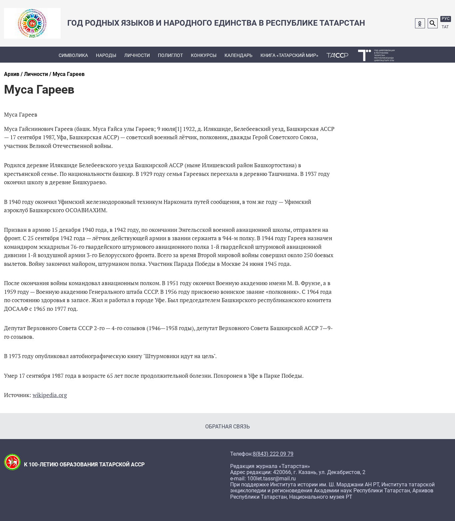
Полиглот (170, 55)
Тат (445, 27)
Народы (106, 55)
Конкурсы (204, 55)
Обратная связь (227, 426)
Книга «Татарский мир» (289, 55)
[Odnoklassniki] (420, 23)
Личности (137, 55)
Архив (11, 74)
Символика (73, 55)
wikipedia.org (50, 395)
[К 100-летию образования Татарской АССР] (337, 55)
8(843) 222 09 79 (273, 454)
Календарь (238, 55)
